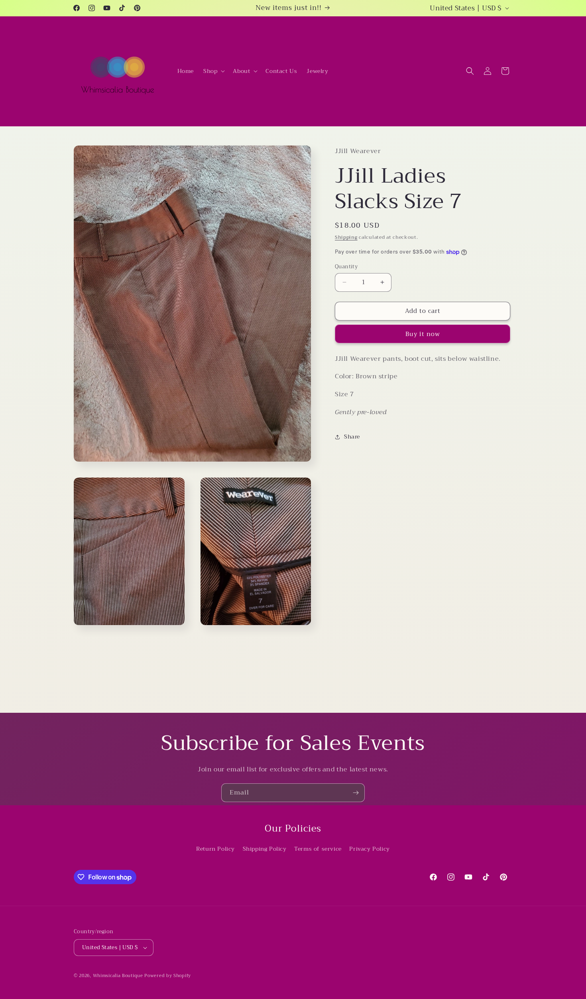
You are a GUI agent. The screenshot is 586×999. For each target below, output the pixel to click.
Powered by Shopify (167, 975)
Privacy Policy (369, 849)
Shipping (346, 237)
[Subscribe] (355, 792)
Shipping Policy (265, 849)
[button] (213, 71)
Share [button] (352, 436)
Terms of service (318, 849)
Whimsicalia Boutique (118, 975)
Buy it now (422, 334)
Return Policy (215, 849)
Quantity (346, 267)
